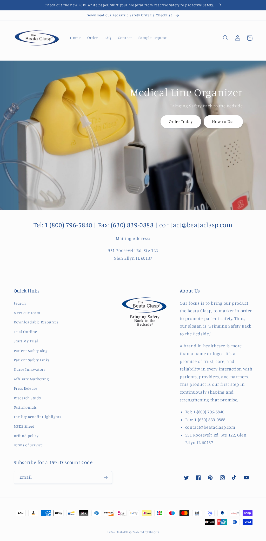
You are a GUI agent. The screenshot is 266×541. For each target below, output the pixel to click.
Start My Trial (26, 341)
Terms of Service (28, 445)
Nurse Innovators (29, 369)
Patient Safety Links (32, 360)
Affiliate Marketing (31, 379)
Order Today (181, 121)
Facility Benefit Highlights (37, 416)
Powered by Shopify (145, 531)
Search (20, 303)
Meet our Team (27, 312)
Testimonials (25, 407)
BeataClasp (123, 531)
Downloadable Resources (36, 322)
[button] (226, 38)
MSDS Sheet (24, 426)
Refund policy (26, 435)
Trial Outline (25, 331)
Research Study (27, 398)
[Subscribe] (105, 477)
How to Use (223, 121)
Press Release (25, 388)
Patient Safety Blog (31, 350)
